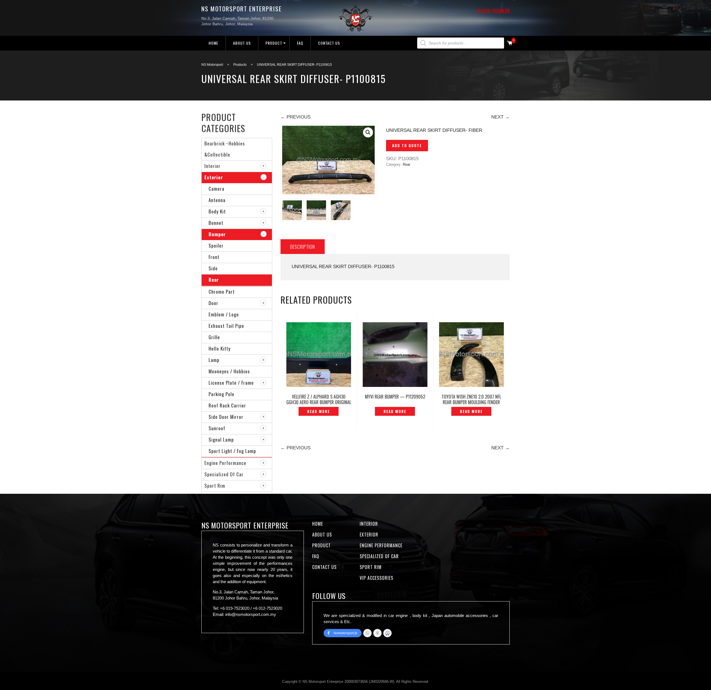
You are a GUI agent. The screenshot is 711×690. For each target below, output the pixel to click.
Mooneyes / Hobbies (229, 371)
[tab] (303, 246)
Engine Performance (225, 462)
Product (274, 43)
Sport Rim (214, 485)
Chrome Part (222, 291)
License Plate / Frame (231, 382)
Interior (212, 165)
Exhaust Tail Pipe (226, 325)
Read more (318, 411)
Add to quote (407, 145)
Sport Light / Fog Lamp (232, 450)
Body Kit (217, 211)
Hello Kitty (220, 348)
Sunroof (217, 428)
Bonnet (216, 222)
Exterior (213, 177)
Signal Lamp (221, 439)
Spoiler (216, 245)
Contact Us (329, 43)
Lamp (214, 359)
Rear (406, 164)
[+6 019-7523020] (367, 633)
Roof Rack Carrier (227, 405)
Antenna (217, 200)
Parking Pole (221, 394)
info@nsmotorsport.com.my (250, 614)
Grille (214, 337)
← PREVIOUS (296, 117)
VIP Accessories (376, 578)
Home (213, 43)
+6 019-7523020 (493, 11)
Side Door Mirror (226, 416)
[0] (509, 43)
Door (213, 302)
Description (302, 246)
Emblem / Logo (224, 314)
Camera (216, 188)
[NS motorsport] (377, 633)
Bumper (217, 234)
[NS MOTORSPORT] (387, 633)
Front (214, 256)
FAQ (300, 43)
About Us (242, 43)
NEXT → (500, 117)
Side (213, 268)
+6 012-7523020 (267, 608)
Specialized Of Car (224, 474)
